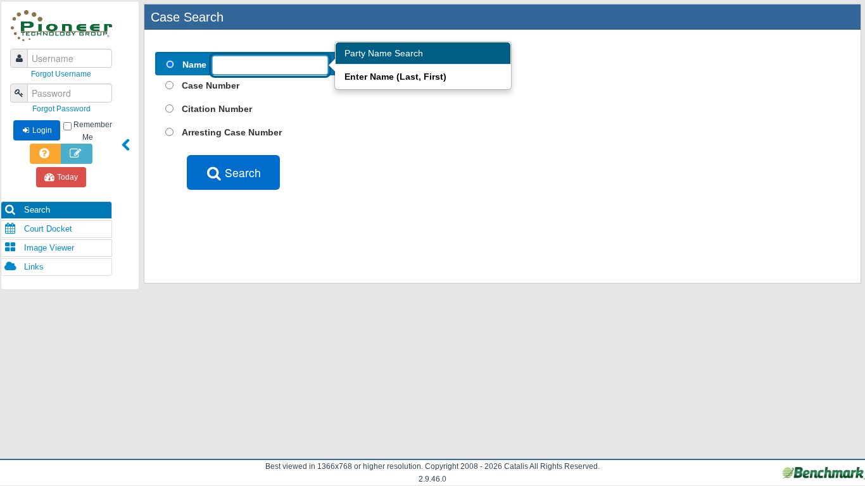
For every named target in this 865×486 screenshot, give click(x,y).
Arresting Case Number (232, 132)
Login (42, 130)
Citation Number (217, 109)
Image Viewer (48, 247)
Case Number (210, 85)
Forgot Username (61, 74)
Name (194, 64)
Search (36, 210)
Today (67, 177)
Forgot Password (61, 108)
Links (33, 266)
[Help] (45, 154)
